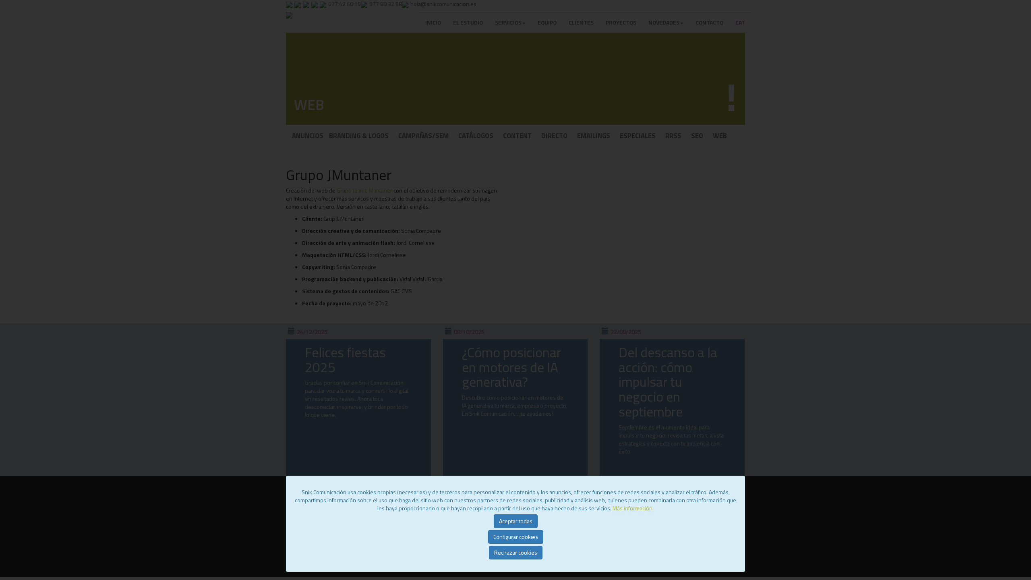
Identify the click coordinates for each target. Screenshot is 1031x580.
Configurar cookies (515, 536)
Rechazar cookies (515, 552)
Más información (632, 508)
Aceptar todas (515, 521)
